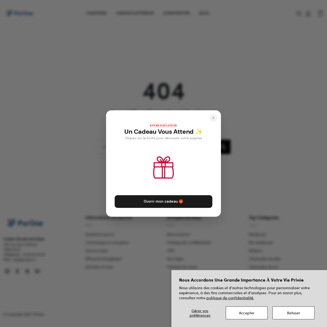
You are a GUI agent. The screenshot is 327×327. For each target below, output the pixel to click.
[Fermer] (213, 118)
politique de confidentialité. (230, 297)
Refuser (293, 312)
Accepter (246, 312)
